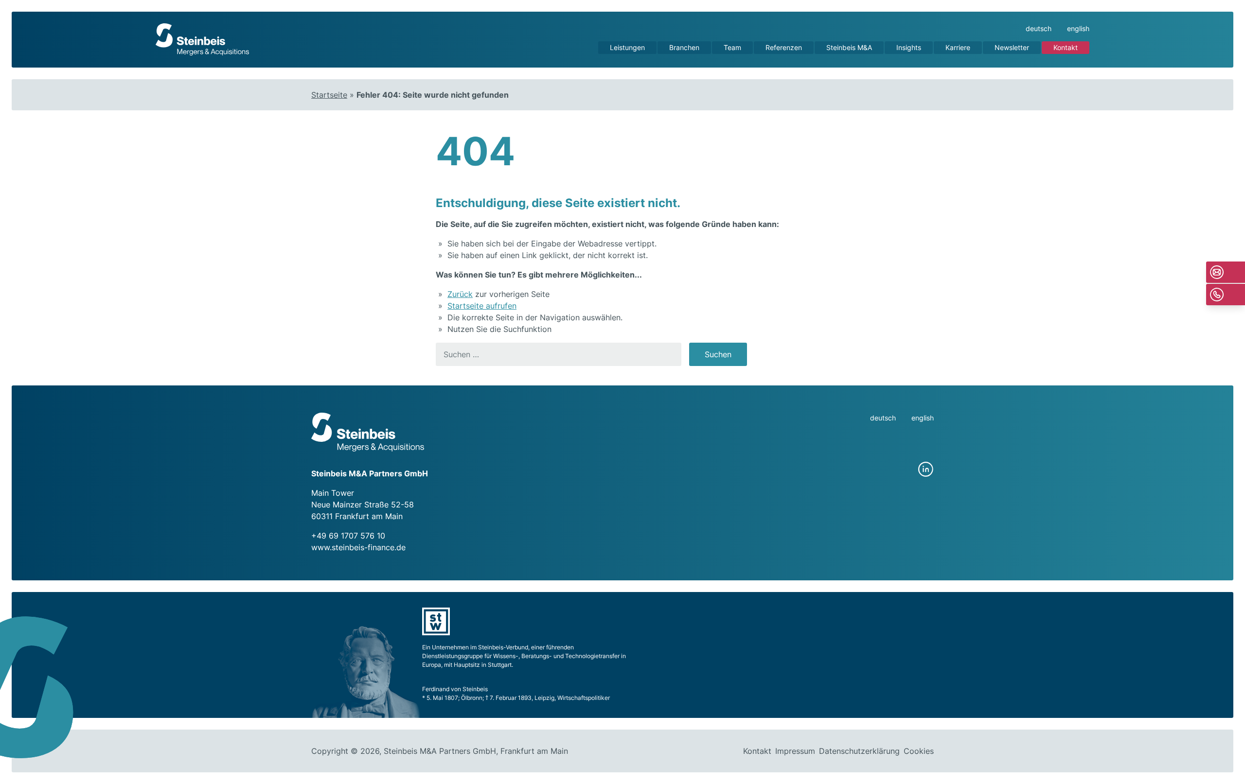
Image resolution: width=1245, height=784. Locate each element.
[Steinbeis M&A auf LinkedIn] (926, 469)
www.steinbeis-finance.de (358, 547)
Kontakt (1065, 47)
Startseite (329, 95)
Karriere (957, 47)
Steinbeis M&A (849, 47)
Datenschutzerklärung (859, 751)
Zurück (460, 294)
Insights (908, 47)
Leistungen (627, 47)
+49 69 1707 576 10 (348, 535)
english (1078, 28)
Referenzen (783, 47)
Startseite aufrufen (481, 306)
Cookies (919, 751)
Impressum (795, 751)
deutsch (1038, 28)
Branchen (684, 47)
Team (732, 47)
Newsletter (1012, 47)
